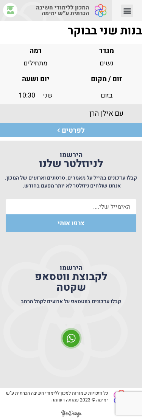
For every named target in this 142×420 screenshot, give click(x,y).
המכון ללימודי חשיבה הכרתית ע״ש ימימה (62, 10)
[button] (127, 11)
